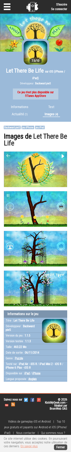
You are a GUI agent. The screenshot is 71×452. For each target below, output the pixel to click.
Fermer (60, 447)
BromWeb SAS (58, 408)
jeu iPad (40, 127)
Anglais (32, 379)
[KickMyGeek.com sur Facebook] (32, 399)
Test (51, 107)
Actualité (20, 114)
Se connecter (59, 9)
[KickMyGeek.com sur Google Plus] (39, 399)
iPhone (36, 373)
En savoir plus (29, 446)
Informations (19, 107)
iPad (27, 373)
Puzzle (19, 358)
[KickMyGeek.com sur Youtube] (6, 404)
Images (51, 114)
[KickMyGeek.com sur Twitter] (26, 399)
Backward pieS (12, 127)
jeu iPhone (28, 127)
